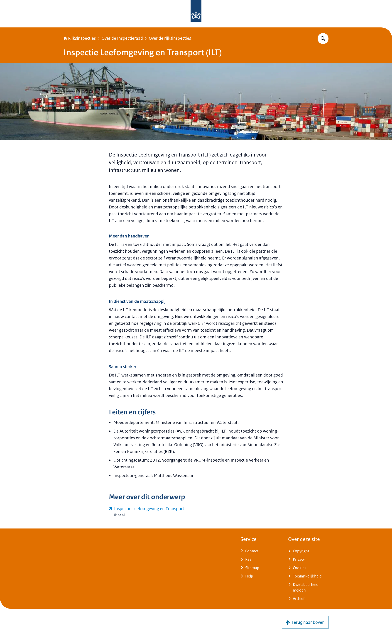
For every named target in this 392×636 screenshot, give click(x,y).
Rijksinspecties (82, 38)
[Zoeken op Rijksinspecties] (323, 38)
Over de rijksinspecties (170, 38)
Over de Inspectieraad (122, 38)
